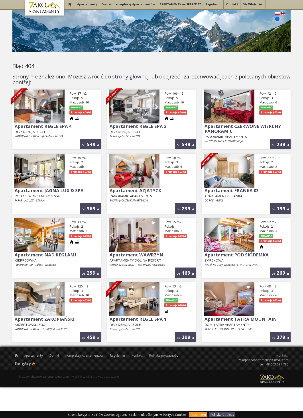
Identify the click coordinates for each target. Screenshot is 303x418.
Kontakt (137, 355)
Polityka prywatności (164, 355)
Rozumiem (198, 414)
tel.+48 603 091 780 (274, 364)
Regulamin (118, 355)
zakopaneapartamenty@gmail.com (263, 360)
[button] (17, 106)
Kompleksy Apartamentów (84, 355)
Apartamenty (34, 355)
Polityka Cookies (222, 414)
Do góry (23, 363)
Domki (54, 355)
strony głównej (130, 76)
